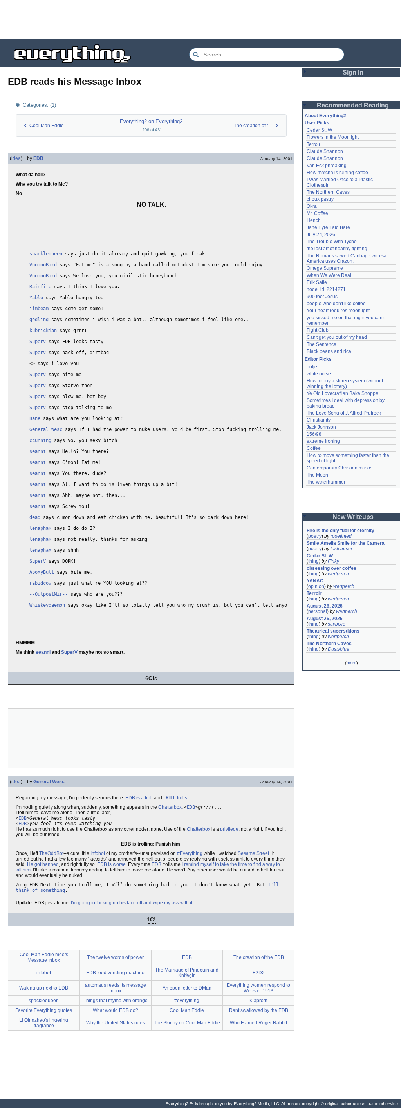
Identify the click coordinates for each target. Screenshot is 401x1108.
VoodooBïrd (43, 264)
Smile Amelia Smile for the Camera (346, 543)
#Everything (189, 853)
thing (313, 561)
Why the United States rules (115, 1023)
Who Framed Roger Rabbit (258, 1023)
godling (39, 319)
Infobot (97, 853)
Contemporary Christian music (339, 468)
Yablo (36, 297)
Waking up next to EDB (43, 988)
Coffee (314, 448)
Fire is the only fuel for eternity (340, 530)
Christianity (319, 420)
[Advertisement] (200, 19)
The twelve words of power (115, 957)
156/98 (314, 434)
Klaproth (258, 1000)
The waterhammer (326, 482)
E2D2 (259, 972)
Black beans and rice (329, 351)
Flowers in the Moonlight (333, 137)
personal (317, 611)
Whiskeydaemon (47, 605)
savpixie (336, 624)
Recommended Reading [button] (353, 105)
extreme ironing (323, 441)
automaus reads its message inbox (115, 987)
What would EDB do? (115, 1010)
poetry (315, 536)
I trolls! (175, 798)
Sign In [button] (353, 72)
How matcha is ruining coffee (337, 172)
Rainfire (40, 286)
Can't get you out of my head (337, 337)
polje (312, 366)
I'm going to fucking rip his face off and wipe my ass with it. (132, 903)
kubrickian (43, 330)
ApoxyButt (41, 572)
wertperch (338, 574)
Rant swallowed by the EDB (258, 1010)
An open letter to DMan (187, 988)
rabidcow (40, 583)
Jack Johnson (321, 427)
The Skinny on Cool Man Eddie (187, 1023)
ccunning (40, 440)
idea (16, 158)
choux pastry (320, 199)
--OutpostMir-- (48, 594)
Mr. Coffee (317, 213)
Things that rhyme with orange (115, 1000)
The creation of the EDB (258, 957)
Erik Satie (317, 282)
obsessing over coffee (331, 568)
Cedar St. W (319, 130)
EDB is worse (111, 864)
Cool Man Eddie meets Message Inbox (44, 957)
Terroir (313, 144)
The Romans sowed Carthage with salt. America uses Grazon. (349, 258)
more (351, 662)
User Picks (317, 123)
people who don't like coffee (336, 303)
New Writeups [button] (353, 516)
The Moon (317, 475)
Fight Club (318, 330)
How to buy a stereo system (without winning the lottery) (345, 383)
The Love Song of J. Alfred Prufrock (344, 413)
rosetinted (341, 536)
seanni (37, 451)
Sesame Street (253, 853)
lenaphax (40, 528)
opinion (316, 586)
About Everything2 (325, 115)
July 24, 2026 (321, 234)
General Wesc (45, 429)
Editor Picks (318, 359)
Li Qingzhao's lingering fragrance (43, 1022)
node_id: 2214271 (326, 289)
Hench (314, 220)
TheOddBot (51, 853)
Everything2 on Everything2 (151, 121)
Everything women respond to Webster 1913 (258, 987)
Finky (333, 561)
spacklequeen (45, 254)
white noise (319, 374)
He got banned (43, 864)
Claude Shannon (325, 151)
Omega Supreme (325, 268)
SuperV (37, 341)
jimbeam (39, 308)
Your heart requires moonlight (338, 310)
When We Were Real (329, 275)
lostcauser (341, 548)
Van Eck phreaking (327, 165)
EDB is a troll (139, 798)
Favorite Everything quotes (43, 1010)
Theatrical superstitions (333, 631)
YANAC (315, 581)
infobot (43, 972)
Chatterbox (170, 807)
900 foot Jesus (322, 296)
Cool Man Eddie (187, 1010)
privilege (229, 829)
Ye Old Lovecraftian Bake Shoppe (342, 393)
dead (34, 517)
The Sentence (321, 344)
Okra (312, 206)
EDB (38, 158)
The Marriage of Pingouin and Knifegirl (187, 972)
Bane (34, 418)
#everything (186, 1000)
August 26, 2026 (325, 606)
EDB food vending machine (115, 972)
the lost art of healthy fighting (337, 248)
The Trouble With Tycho (332, 241)
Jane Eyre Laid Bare (328, 227)
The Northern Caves (328, 192)
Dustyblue (338, 649)
